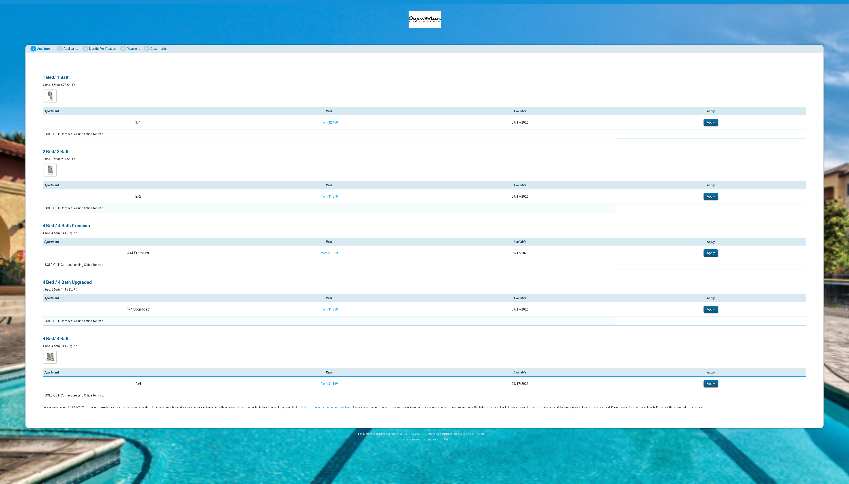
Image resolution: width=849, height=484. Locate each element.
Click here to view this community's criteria (325, 407)
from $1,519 (329, 196)
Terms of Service (410, 439)
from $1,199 (329, 383)
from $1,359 (329, 309)
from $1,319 (329, 253)
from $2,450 (329, 122)
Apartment (45, 48)
